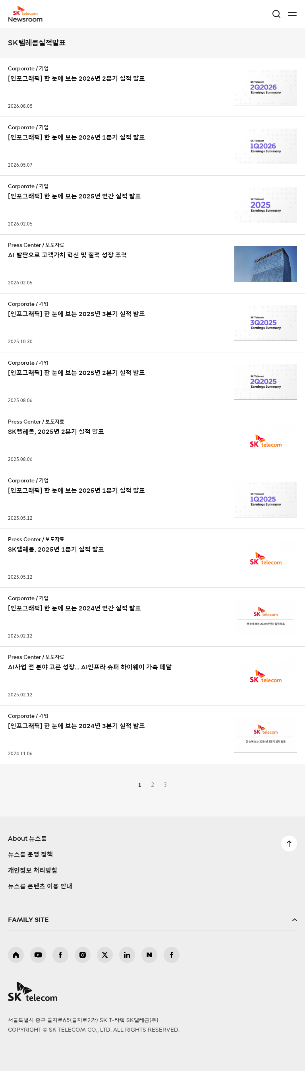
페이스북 (60, 955)
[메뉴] (292, 14)
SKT (28, 14)
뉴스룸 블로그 (149, 955)
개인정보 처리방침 (32, 870)
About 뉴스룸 (27, 839)
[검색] (276, 14)
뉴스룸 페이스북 (172, 955)
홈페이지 (16, 955)
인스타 (83, 955)
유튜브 (38, 955)
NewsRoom (26, 19)
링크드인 (127, 955)
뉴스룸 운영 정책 (30, 854)
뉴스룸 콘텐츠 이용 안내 (40, 886)
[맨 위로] (289, 843)
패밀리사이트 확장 (152, 920)
